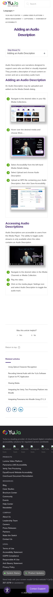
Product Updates (36, 573)
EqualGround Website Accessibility (17, 472)
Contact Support (37, 589)
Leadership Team (10, 521)
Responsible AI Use (11, 559)
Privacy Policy (9, 567)
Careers (6, 524)
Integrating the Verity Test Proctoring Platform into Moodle (28, 391)
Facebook (8, 410)
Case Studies (8, 489)
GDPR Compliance (11, 556)
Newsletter (7, 507)
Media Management (13, 19)
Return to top (11, 347)
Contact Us (7, 539)
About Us (7, 517)
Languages (8, 11)
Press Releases (9, 528)
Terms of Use (8, 548)
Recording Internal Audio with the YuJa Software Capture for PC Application (27, 375)
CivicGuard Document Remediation (18, 476)
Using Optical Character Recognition (22, 367)
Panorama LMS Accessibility (15, 465)
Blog (5, 485)
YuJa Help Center (12, 15)
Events (6, 500)
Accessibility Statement (12, 552)
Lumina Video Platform (32, 15)
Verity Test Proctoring (12, 468)
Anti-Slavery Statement (12, 563)
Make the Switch (10, 535)
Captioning (28, 19)
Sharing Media (13, 383)
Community (8, 496)
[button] (6, 589)
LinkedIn (21, 410)
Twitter (15, 410)
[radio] (19, 335)
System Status (13, 573)
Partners (6, 532)
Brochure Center (10, 493)
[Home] (10, 6)
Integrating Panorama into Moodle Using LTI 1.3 (27, 399)
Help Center (8, 504)
